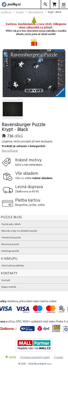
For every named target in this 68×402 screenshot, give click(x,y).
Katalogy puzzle (10, 251)
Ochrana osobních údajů (35, 357)
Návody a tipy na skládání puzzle (19, 231)
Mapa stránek (8, 287)
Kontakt (5, 280)
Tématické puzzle (11, 237)
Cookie (58, 357)
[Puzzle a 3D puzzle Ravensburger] (11, 4)
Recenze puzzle (10, 244)
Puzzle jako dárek (11, 224)
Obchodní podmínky (12, 265)
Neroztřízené (35, 12)
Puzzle (20, 12)
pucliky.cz (6, 12)
